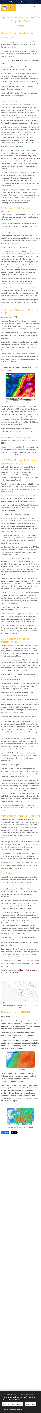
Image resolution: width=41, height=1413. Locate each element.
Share (6, 1132)
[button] (34, 7)
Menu (38, 7)
